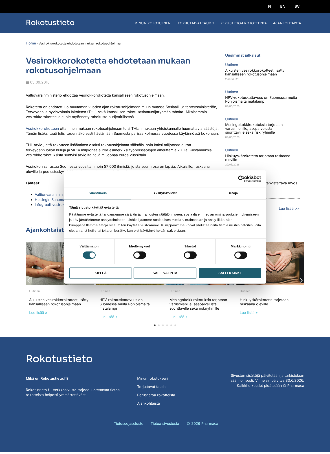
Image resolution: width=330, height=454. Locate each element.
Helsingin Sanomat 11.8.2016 (59, 199)
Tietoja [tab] (232, 193)
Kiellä (101, 273)
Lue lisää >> (289, 208)
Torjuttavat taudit (196, 23)
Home (31, 43)
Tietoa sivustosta (165, 423)
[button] (28, 280)
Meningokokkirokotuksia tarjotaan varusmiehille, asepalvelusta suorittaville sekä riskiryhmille (254, 128)
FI (269, 6)
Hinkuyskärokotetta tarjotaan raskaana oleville (257, 158)
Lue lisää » (38, 312)
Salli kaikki (229, 273)
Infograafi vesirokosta (53, 204)
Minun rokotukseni (153, 23)
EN (283, 6)
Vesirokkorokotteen (42, 128)
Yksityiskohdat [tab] (165, 193)
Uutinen (34, 291)
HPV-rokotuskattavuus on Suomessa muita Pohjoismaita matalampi (261, 99)
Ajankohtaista (287, 23)
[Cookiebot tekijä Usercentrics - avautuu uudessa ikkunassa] (241, 178)
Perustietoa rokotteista (243, 23)
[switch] (139, 255)
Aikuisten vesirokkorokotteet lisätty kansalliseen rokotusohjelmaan (254, 72)
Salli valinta (165, 273)
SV (297, 6)
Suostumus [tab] (98, 193)
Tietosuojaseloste (128, 423)
